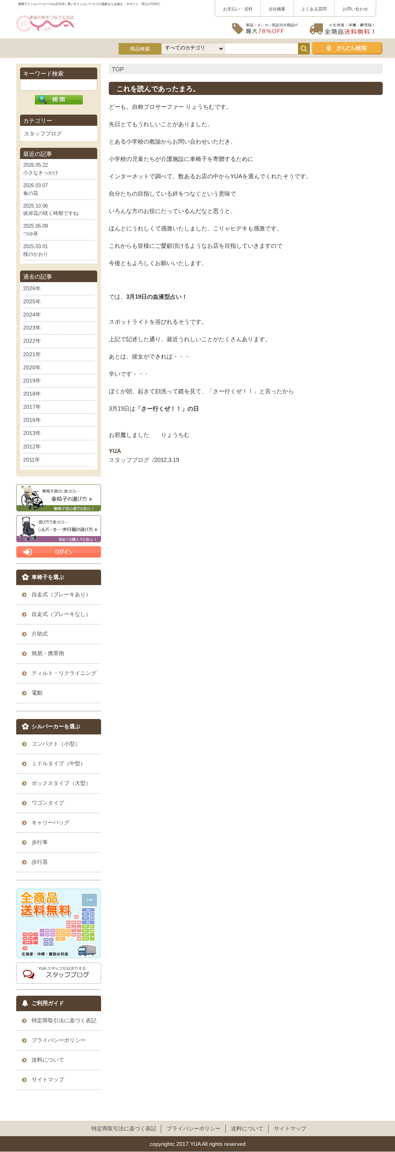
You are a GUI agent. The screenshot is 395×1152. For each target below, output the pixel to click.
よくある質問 (314, 9)
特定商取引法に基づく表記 (123, 1128)
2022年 (32, 341)
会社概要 (276, 9)
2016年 (32, 420)
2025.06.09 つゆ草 (35, 230)
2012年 (32, 446)
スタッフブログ (129, 460)
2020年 (32, 367)
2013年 (32, 433)
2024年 (32, 314)
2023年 (32, 328)
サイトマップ (290, 1128)
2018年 (32, 394)
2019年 (32, 380)
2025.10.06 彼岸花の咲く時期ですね (50, 210)
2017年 (32, 407)
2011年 (31, 460)
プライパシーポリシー (194, 1128)
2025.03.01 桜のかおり (35, 250)
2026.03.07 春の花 (35, 189)
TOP (118, 69)
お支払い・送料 (238, 9)
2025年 (32, 301)
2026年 (32, 288)
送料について (247, 1128)
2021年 (32, 354)
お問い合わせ (355, 9)
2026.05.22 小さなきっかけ (40, 169)
